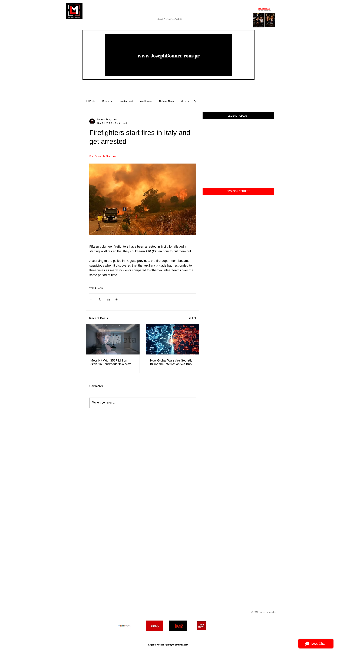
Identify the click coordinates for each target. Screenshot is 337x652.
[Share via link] (116, 299)
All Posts (90, 101)
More (183, 101)
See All (192, 317)
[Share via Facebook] (91, 299)
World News (146, 101)
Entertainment (126, 101)
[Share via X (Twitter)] (99, 299)
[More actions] (194, 121)
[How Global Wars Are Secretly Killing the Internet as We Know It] (172, 339)
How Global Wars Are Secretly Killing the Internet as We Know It (172, 362)
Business (107, 101)
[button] (227, 72)
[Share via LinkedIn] (108, 299)
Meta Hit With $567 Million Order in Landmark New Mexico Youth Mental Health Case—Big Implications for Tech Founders (112, 362)
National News (166, 101)
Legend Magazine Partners (168, 635)
